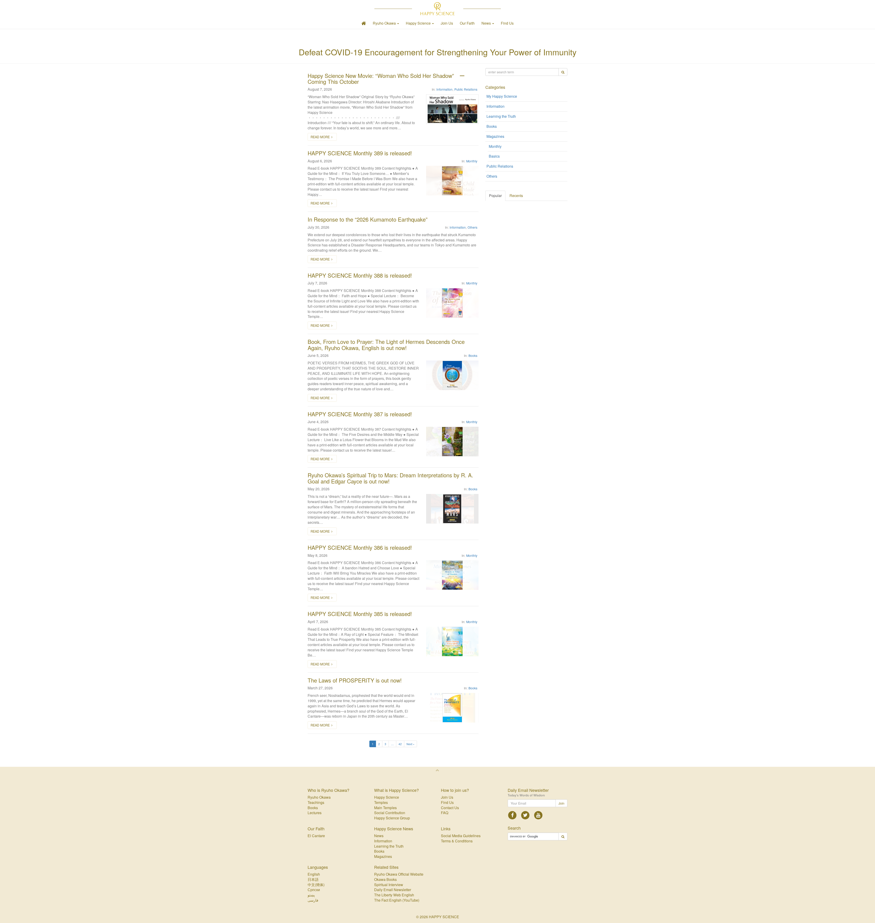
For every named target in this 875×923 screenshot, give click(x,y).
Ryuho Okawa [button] (385, 23)
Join (561, 803)
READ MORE (320, 137)
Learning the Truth (501, 116)
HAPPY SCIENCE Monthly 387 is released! (360, 414)
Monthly (471, 161)
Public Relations (465, 89)
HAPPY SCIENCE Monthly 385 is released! (360, 614)
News (378, 835)
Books (472, 355)
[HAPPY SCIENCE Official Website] (437, 8)
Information (444, 89)
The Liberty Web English (394, 894)
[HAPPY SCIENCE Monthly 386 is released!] (452, 575)
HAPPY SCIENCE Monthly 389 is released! (360, 153)
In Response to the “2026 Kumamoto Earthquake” (367, 219)
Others (472, 227)
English (314, 874)
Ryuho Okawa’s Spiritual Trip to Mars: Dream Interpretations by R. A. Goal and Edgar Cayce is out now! (390, 478)
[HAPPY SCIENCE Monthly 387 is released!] (452, 441)
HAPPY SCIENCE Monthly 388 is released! (360, 275)
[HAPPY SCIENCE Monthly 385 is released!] (452, 641)
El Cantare (316, 835)
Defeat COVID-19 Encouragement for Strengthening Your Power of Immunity (437, 52)
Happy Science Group (392, 818)
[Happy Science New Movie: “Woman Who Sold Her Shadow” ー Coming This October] (452, 109)
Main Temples (385, 807)
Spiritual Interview (388, 884)
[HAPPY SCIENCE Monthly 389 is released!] (452, 180)
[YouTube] (538, 814)
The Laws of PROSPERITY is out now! (355, 680)
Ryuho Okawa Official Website (398, 874)
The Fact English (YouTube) (396, 900)
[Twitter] (525, 814)
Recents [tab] (516, 195)
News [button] (486, 23)
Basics (494, 156)
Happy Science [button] (419, 23)
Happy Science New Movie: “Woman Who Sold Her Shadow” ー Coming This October (386, 78)
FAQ (444, 812)
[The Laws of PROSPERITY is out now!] (452, 708)
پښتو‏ (311, 894)
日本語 (313, 879)
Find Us (507, 23)
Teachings (316, 802)
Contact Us (450, 807)
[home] (363, 23)
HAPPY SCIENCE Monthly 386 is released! (360, 547)
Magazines (495, 136)
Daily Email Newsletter (392, 889)
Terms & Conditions (457, 841)
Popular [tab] (495, 195)
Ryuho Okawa (319, 797)
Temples (381, 802)
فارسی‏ (313, 900)
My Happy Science (501, 96)
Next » (410, 744)
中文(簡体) (316, 884)
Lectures (315, 812)
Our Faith (467, 23)
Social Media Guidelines (461, 835)
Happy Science (386, 797)
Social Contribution (389, 812)
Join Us (447, 23)
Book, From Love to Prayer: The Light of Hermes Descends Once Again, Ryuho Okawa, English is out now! (386, 344)
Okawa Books (385, 879)
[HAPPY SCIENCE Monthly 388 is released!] (452, 303)
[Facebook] (512, 814)
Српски (314, 889)
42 (400, 744)
